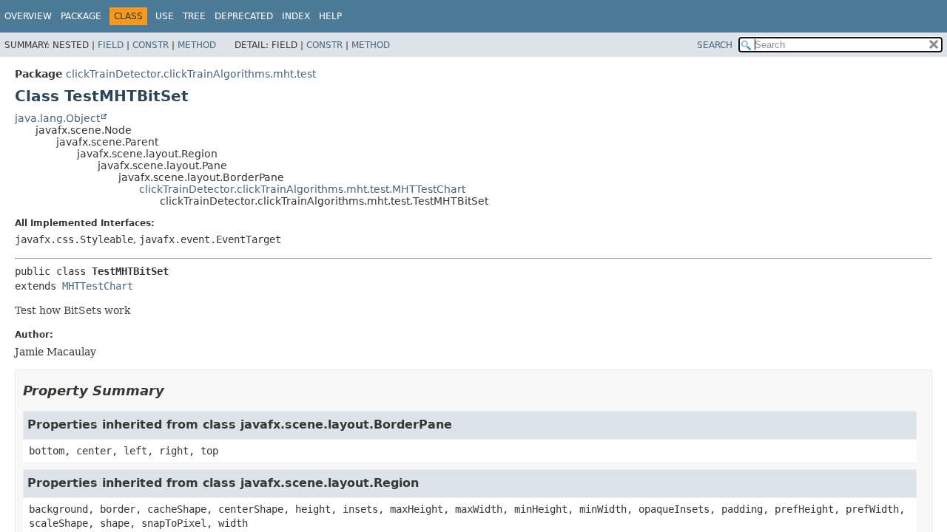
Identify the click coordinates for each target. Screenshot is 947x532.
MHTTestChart (97, 286)
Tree (194, 16)
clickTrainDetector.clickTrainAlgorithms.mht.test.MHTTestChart (302, 189)
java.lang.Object (57, 118)
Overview (28, 16)
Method (197, 45)
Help (330, 16)
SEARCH (714, 45)
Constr (150, 45)
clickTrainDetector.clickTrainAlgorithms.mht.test (191, 74)
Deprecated (244, 16)
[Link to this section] (175, 390)
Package (81, 16)
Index (296, 16)
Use (164, 16)
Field (111, 45)
